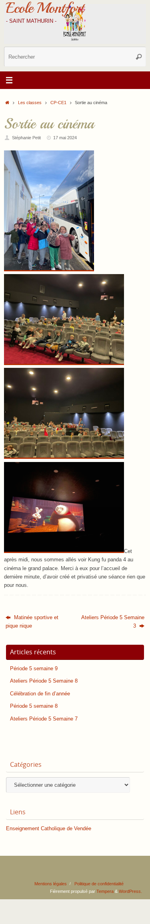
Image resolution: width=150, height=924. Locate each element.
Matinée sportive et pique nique (32, 622)
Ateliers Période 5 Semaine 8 (44, 681)
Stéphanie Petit (26, 137)
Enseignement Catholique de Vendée (48, 828)
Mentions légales (50, 883)
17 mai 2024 (65, 137)
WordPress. (130, 891)
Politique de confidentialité (99, 883)
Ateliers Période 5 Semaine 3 (112, 622)
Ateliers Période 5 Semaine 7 (44, 719)
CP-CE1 (58, 102)
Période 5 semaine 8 (34, 706)
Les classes (30, 102)
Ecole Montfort (45, 8)
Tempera (105, 891)
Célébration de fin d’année (40, 694)
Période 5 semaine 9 (34, 668)
